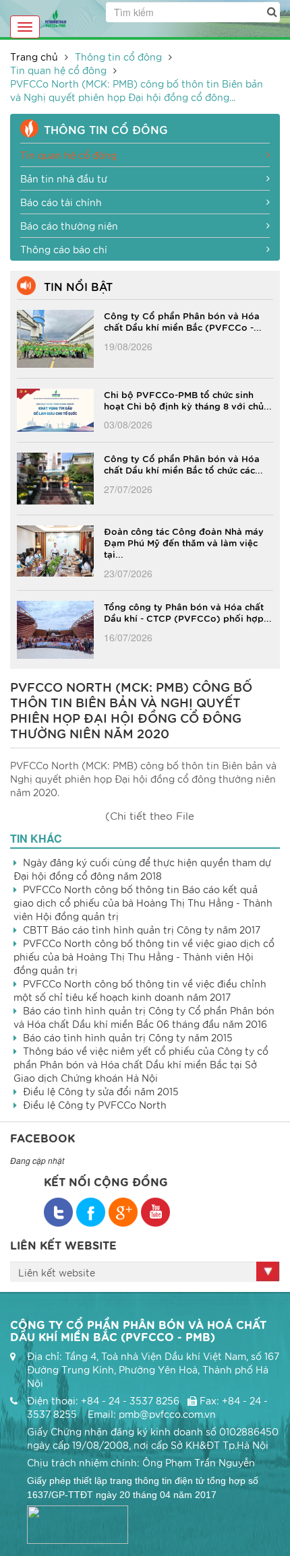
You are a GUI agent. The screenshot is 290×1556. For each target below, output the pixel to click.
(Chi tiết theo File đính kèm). (149, 817)
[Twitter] (90, 1212)
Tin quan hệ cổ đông (58, 70)
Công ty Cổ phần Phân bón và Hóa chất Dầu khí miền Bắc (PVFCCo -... (183, 321)
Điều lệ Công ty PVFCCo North (95, 1105)
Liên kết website (56, 1272)
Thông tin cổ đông (118, 57)
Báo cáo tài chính (61, 202)
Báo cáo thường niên (69, 226)
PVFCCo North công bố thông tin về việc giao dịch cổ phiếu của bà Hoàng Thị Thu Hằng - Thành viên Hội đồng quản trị (143, 956)
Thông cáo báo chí (63, 249)
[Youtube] (155, 1212)
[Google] (123, 1212)
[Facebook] (58, 1212)
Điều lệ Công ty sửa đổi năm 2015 (101, 1091)
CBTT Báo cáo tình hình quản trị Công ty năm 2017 (141, 929)
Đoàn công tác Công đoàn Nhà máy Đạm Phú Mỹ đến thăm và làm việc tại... (184, 542)
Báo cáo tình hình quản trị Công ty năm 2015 (128, 1037)
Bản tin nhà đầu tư (63, 178)
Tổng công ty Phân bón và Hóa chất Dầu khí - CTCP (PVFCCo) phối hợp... (188, 612)
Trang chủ (34, 57)
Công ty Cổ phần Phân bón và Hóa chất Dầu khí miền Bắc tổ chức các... (183, 464)
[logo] (55, 17)
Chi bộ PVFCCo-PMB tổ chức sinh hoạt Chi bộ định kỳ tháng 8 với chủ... (188, 400)
